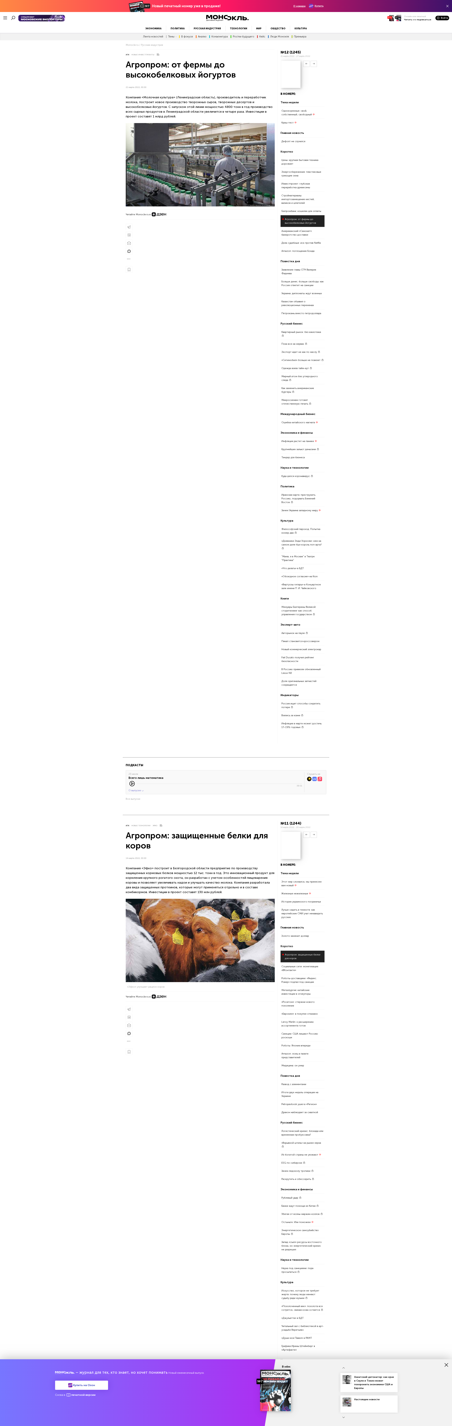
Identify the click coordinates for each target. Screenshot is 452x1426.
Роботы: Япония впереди (295, 1045)
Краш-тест (287, 122)
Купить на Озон (83, 1385)
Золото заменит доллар (295, 936)
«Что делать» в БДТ (292, 568)
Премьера (300, 36)
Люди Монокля (279, 36)
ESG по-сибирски (292, 1162)
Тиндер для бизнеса (293, 457)
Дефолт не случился (293, 141)
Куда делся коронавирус (296, 476)
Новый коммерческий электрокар (301, 649)
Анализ (202, 36)
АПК (127, 55)
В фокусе (187, 36)
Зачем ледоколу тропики (296, 1171)
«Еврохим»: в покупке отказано (299, 1013)
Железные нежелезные (295, 893)
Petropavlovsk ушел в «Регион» (299, 1104)
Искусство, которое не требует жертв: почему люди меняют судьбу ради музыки (300, 1294)
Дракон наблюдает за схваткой (299, 1112)
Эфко (155, 826)
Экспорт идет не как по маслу (299, 351)
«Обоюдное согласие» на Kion (299, 576)
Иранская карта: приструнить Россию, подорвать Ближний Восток (298, 498)
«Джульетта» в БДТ (292, 1318)
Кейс (262, 36)
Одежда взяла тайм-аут (295, 368)
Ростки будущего (243, 36)
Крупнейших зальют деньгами (299, 449)
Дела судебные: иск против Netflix (301, 242)
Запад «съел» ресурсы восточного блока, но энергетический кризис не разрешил (301, 1246)
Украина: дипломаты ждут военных (301, 293)
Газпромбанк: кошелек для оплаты (301, 211)
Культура (301, 28)
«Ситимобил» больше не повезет (301, 360)
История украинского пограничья (301, 901)
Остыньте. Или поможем (296, 1222)
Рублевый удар (290, 1197)
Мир (258, 28)
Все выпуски (133, 798)
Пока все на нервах (293, 343)
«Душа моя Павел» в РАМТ (296, 1338)
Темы (171, 36)
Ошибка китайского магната (298, 422)
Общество (278, 28)
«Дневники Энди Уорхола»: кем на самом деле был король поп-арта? (301, 542)
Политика (178, 28)
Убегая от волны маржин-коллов (300, 1214)
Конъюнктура (219, 36)
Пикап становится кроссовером (300, 641)
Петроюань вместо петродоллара (301, 313)
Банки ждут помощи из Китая (298, 1206)
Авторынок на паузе (293, 633)
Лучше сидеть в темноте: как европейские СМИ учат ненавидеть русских (302, 913)
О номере (299, 6)
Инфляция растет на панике (298, 441)
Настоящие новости (367, 1399)
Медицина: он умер (292, 1065)
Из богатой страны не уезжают (300, 1154)
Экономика (153, 28)
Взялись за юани (291, 715)
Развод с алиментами (293, 1084)
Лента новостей (153, 36)
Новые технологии (140, 826)
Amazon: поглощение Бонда (297, 250)
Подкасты (134, 765)
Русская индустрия (207, 28)
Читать (408, 19)
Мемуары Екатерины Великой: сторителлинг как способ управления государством (298, 610)
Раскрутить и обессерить (296, 1179)
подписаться (424, 19)
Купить (319, 5)
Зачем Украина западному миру (300, 510)
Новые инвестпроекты (142, 55)
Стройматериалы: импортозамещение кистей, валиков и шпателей (297, 199)
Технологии (238, 28)
